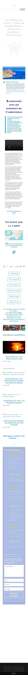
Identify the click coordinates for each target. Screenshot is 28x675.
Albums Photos (14, 302)
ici (14, 214)
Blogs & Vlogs (14, 296)
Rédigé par (8, 82)
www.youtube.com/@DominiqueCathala (14, 320)
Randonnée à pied (19, 91)
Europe (18, 90)
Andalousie (11, 90)
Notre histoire (14, 285)
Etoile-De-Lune (19, 669)
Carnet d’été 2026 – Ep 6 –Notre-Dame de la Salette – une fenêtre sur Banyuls (14, 381)
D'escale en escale (14, 291)
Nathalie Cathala (15, 82)
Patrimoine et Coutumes (12, 91)
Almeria (7, 90)
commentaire (15, 245)
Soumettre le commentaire (14, 595)
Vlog (9, 207)
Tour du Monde (14, 279)
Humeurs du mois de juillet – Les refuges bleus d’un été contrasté (14, 423)
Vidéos (23, 91)
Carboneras (9, 156)
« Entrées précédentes (9, 368)
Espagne (14, 90)
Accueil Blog (14, 274)
